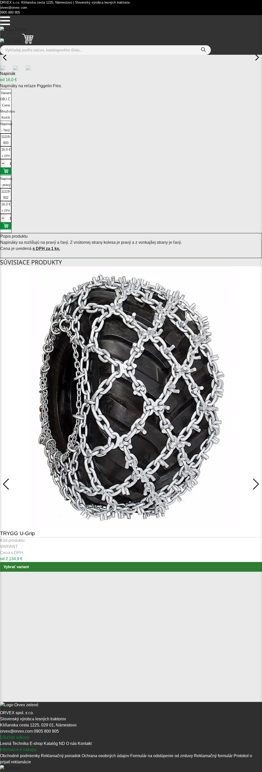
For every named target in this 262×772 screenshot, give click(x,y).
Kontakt (85, 743)
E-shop (36, 743)
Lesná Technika (14, 743)
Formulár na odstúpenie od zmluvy (162, 756)
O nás (71, 743)
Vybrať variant (16, 567)
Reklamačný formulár (214, 756)
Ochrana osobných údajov (106, 756)
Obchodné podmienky (20, 756)
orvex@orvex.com (16, 731)
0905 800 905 (46, 731)
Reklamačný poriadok (61, 756)
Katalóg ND (54, 743)
